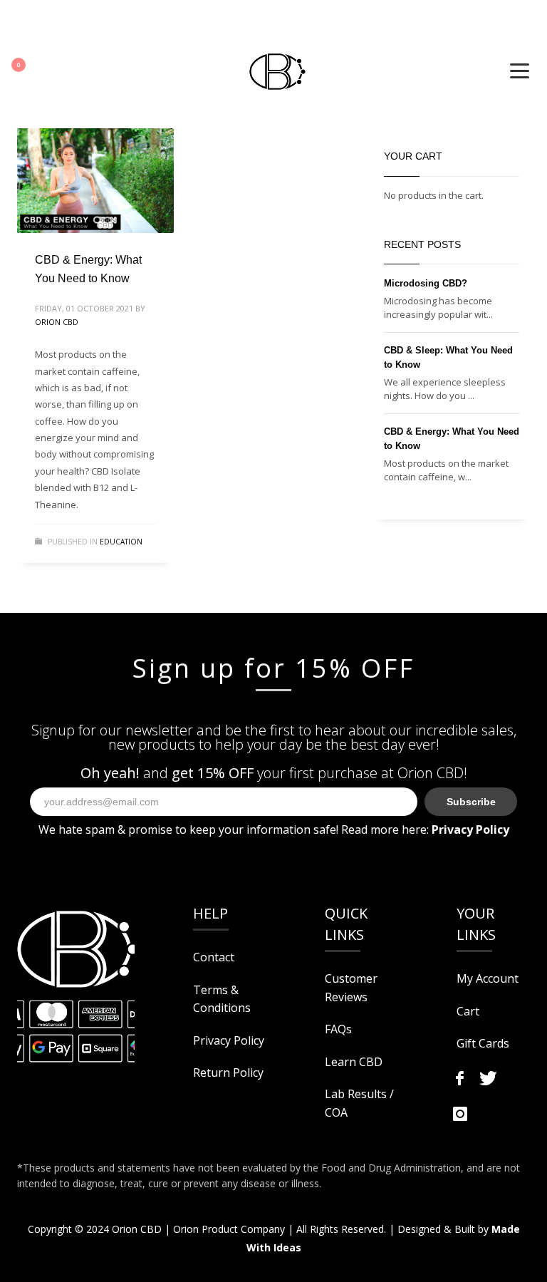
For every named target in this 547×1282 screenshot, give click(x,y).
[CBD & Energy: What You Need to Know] (95, 180)
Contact (213, 957)
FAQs (338, 1029)
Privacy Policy (228, 1040)
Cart (468, 1011)
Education (121, 542)
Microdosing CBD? (425, 283)
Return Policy (228, 1072)
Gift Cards (483, 1043)
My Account (488, 978)
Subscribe (471, 801)
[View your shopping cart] (27, 67)
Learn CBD (353, 1062)
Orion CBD (56, 321)
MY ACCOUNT (42, 25)
